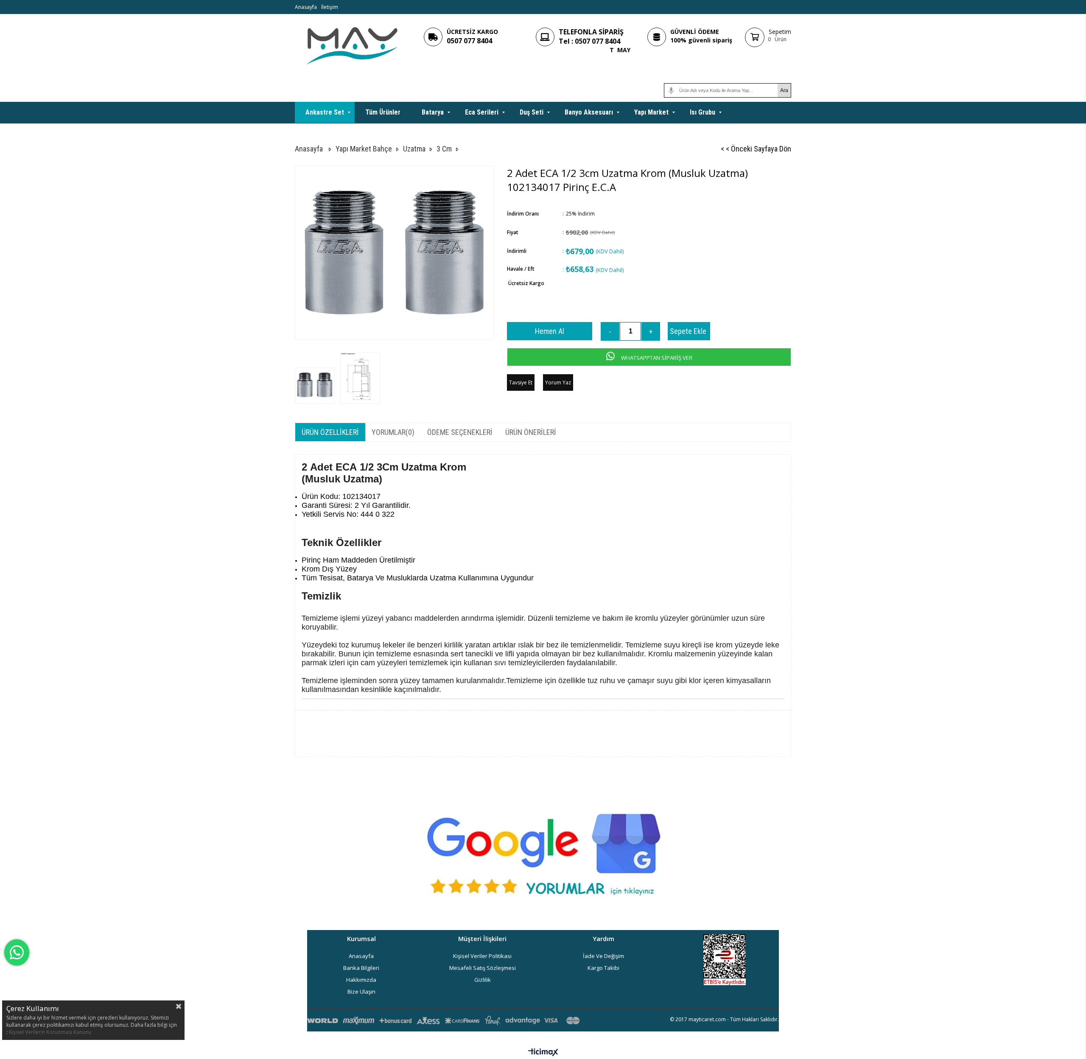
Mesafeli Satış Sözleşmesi (482, 968)
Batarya (433, 112)
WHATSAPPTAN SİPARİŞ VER (656, 357)
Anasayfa (306, 7)
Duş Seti (531, 112)
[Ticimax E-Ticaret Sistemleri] (543, 1052)
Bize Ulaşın (361, 991)
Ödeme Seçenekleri (460, 432)
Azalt (610, 331)
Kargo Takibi (603, 968)
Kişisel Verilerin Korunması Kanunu (50, 1032)
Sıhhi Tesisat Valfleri (335, 133)
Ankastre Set (324, 112)
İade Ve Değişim (603, 956)
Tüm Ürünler (382, 112)
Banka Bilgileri (361, 968)
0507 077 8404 (469, 40)
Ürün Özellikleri (330, 432)
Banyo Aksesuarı (589, 112)
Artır (650, 331)
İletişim (329, 7)
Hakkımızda (361, 979)
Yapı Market (651, 112)
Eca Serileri (481, 112)
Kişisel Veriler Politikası (482, 956)
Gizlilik (482, 979)
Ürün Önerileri (530, 432)
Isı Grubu (702, 112)
